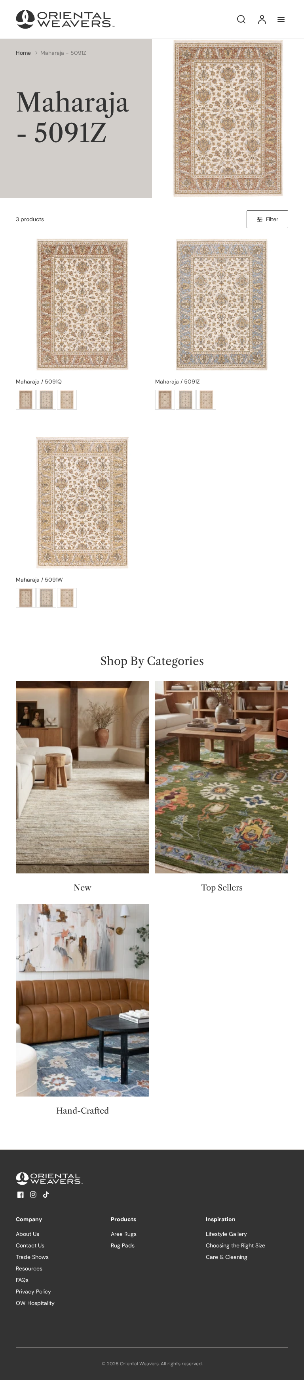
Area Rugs (124, 1233)
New (82, 887)
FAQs (22, 1280)
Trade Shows (32, 1257)
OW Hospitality (35, 1303)
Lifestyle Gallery (226, 1233)
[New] (82, 777)
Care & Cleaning (226, 1257)
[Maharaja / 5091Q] (82, 304)
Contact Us (30, 1245)
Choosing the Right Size (235, 1245)
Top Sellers (222, 887)
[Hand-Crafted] (82, 1000)
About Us (27, 1233)
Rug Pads (123, 1245)
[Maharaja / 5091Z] (46, 400)
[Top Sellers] (221, 777)
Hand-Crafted (82, 1111)
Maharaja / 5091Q (39, 381)
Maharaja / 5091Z (177, 381)
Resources (29, 1268)
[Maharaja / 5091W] (67, 400)
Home (23, 52)
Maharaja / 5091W (39, 579)
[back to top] (291, 1367)
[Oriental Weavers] (65, 1178)
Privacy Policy (33, 1291)
